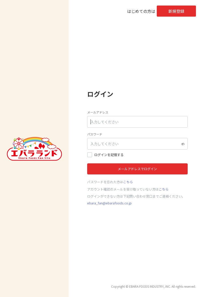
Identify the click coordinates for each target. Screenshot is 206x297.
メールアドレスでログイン (137, 168)
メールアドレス (97, 112)
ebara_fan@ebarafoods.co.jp (109, 203)
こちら (128, 181)
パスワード (94, 134)
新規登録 (176, 11)
